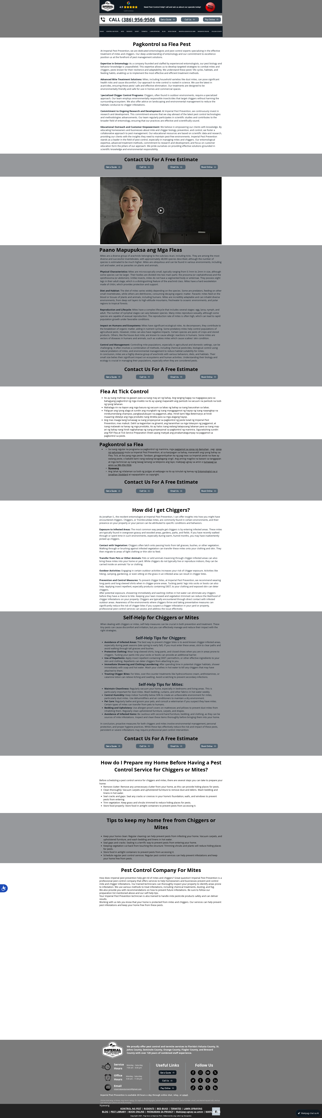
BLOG (105, 1111)
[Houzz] (215, 1087)
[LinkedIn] (215, 1080)
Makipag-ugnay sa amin (189, 1111)
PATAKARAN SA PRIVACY (160, 1111)
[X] (215, 1072)
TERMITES (176, 1108)
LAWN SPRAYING (193, 1108)
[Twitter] (193, 1080)
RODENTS (149, 1108)
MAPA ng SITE (213, 1111)
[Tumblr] (200, 1080)
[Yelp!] (207, 1087)
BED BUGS (162, 1108)
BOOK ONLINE (136, 1111)
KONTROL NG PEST (130, 1108)
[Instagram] (200, 1072)
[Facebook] (193, 1072)
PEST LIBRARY (118, 1111)
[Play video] (161, 210)
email (185, 1095)
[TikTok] (193, 1087)
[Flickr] (200, 1087)
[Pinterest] (207, 1080)
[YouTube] (207, 1072)
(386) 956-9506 (138, 19)
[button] (217, 31)
